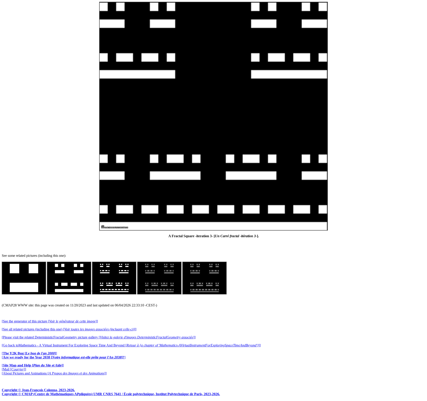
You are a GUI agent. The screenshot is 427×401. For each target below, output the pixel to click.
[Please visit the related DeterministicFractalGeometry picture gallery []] (98, 337)
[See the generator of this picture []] (50, 321)
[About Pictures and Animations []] (54, 373)
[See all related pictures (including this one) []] (69, 329)
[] (29, 353)
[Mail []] (14, 369)
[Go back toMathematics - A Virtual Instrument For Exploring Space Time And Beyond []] (131, 345)
